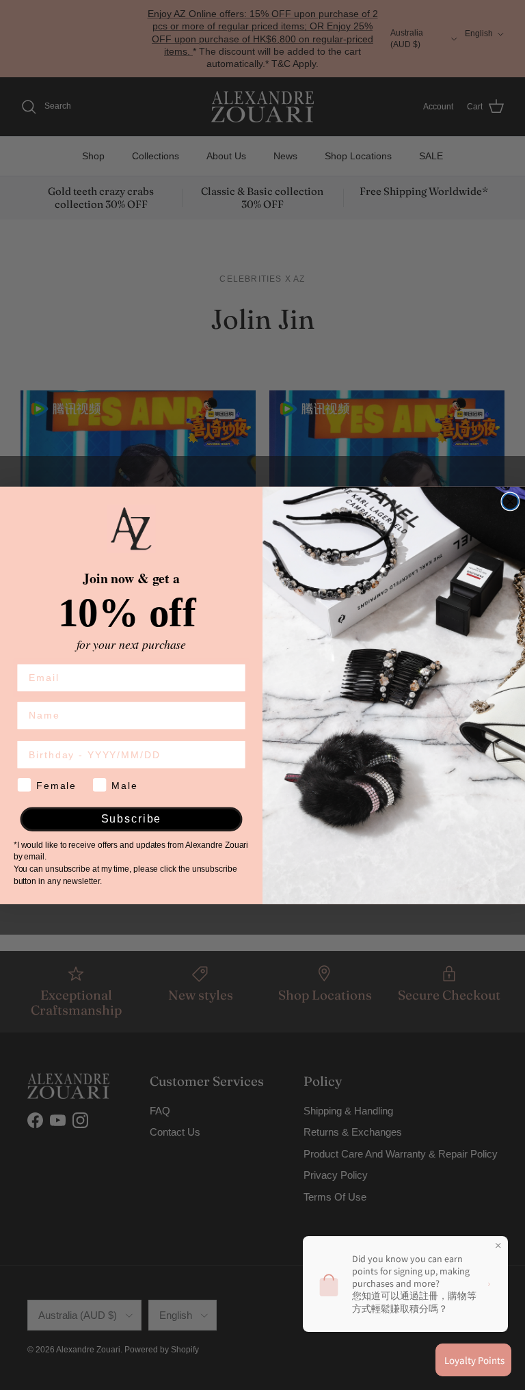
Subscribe (131, 818)
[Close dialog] (510, 501)
